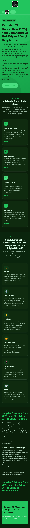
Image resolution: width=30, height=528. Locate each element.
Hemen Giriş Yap (10, 85)
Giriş (13, 11)
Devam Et (6, 141)
